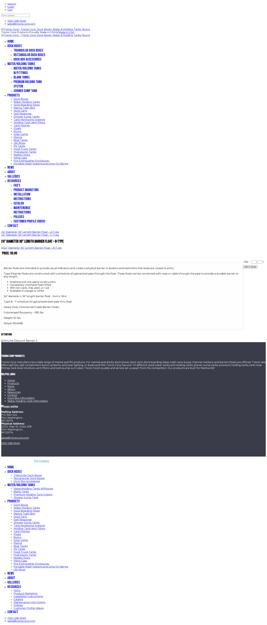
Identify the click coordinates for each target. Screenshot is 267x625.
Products (13, 95)
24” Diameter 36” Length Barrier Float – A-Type (30, 232)
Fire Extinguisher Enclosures (31, 160)
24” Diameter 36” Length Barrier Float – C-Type (30, 234)
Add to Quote (250, 267)
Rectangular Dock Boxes (29, 55)
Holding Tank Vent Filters (29, 122)
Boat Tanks (21, 140)
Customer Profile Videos (29, 221)
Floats (17, 128)
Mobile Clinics (22, 154)
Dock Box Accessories (28, 59)
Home (10, 41)
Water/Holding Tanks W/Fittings (27, 70)
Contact (12, 226)
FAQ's (17, 185)
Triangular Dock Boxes (28, 50)
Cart (10, 9)
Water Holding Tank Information (27, 401)
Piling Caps (20, 157)
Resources (14, 181)
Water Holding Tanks (27, 101)
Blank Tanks (22, 77)
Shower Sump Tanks (26, 116)
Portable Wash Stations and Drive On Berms (41, 163)
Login (10, 6)
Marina (18, 137)
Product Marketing (26, 190)
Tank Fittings (22, 125)
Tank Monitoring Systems (29, 119)
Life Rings (19, 143)
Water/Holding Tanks (21, 64)
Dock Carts (20, 110)
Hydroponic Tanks (25, 151)
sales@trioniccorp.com (21, 23)
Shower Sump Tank (25, 91)
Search (11, 3)
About (11, 172)
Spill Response (23, 113)
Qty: (246, 261)
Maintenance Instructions (22, 210)
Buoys (17, 131)
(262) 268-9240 (16, 21)
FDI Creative (41, 460)
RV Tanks (19, 146)
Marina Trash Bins (24, 107)
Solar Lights (21, 134)
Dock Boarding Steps (27, 104)
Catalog (19, 203)
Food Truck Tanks (25, 149)
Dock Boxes (14, 46)
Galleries (13, 176)
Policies (19, 217)
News (10, 167)
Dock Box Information (21, 398)
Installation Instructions (22, 196)
